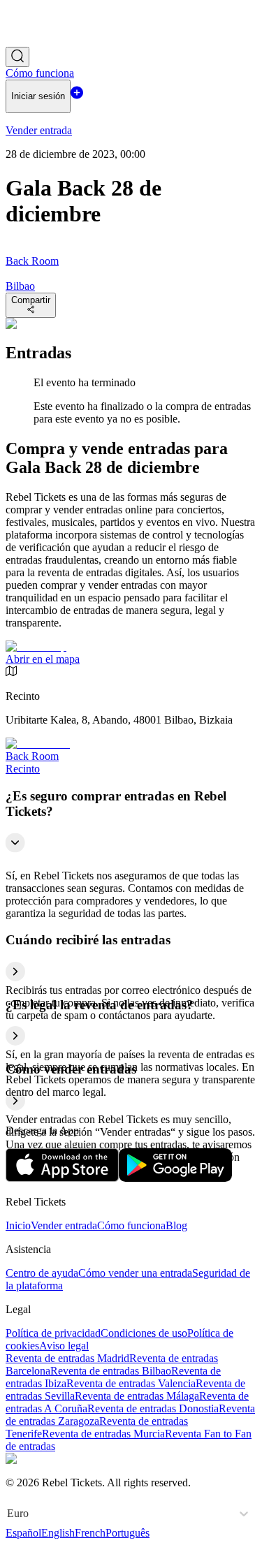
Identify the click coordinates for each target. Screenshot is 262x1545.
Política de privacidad (53, 1333)
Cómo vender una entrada (135, 1273)
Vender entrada (64, 1225)
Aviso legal (64, 1346)
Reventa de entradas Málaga (137, 1396)
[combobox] (8, 1513)
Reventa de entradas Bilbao (110, 1371)
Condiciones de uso (144, 1333)
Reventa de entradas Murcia (103, 1434)
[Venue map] (36, 646)
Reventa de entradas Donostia (153, 1408)
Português (127, 1533)
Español (23, 1533)
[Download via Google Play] (175, 1178)
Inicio (18, 1225)
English (58, 1533)
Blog (176, 1225)
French (90, 1533)
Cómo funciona (131, 1225)
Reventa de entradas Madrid (67, 1358)
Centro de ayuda (42, 1273)
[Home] (44, 40)
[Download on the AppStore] (62, 1178)
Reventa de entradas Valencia (131, 1383)
